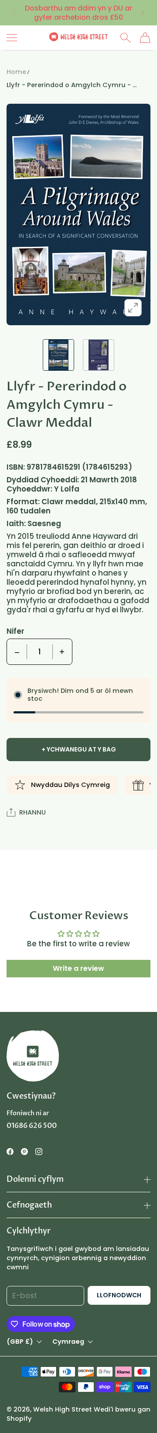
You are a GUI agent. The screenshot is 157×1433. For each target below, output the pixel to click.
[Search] (125, 37)
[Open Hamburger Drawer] (12, 37)
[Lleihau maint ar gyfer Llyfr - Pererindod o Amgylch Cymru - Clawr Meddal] (17, 651)
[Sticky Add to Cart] (137, 1411)
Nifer (15, 631)
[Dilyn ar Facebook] (10, 1151)
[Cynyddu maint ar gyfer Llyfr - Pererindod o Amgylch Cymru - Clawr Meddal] (62, 651)
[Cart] (145, 37)
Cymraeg (68, 1341)
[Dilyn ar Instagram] (38, 1151)
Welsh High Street (62, 1409)
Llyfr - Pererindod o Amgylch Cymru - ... (72, 85)
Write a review (78, 968)
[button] (13, 13)
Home (16, 71)
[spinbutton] (40, 651)
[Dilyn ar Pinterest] (24, 1151)
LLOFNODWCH (119, 1295)
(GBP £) (20, 1341)
